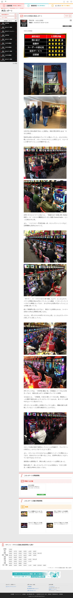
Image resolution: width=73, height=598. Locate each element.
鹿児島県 (40, 565)
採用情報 (61, 594)
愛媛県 (20, 563)
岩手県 (15, 551)
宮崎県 (34, 565)
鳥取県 (10, 561)
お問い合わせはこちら (31, 590)
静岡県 (15, 557)
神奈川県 (40, 553)
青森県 (10, 551)
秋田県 (25, 551)
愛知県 (20, 557)
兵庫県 (25, 559)
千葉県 (29, 553)
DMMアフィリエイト (53, 589)
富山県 (15, 555)
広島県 (25, 561)
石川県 (20, 555)
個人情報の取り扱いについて (32, 588)
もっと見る (15, 63)
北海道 (10, 549)
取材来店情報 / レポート (14, 8)
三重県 (25, 557)
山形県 (29, 551)
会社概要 (12, 594)
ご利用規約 (29, 586)
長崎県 (20, 565)
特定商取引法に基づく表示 (42, 594)
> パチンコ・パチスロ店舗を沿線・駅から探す (60, 567)
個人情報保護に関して (31, 594)
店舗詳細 (66, 15)
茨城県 (10, 553)
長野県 (34, 555)
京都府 (15, 559)
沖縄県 (44, 565)
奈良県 (29, 559)
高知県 (25, 563)
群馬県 (20, 553)
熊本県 (25, 565)
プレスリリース (18, 594)
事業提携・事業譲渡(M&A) (53, 594)
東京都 (34, 553)
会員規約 (24, 594)
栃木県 (15, 553)
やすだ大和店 (39, 20)
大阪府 (20, 559)
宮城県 (20, 551)
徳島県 (10, 563)
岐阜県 (10, 557)
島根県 (15, 561)
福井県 (25, 555)
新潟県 (10, 555)
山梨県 (29, 555)
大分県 (29, 565)
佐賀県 (15, 565)
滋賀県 (10, 559)
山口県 (29, 561)
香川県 (15, 563)
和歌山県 (35, 559)
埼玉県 (25, 553)
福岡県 (10, 565)
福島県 (34, 551)
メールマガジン (52, 586)
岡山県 (20, 561)
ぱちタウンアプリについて (11, 586)
